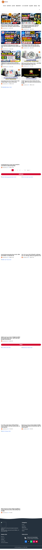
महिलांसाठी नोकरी (18, 5)
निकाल (39, 5)
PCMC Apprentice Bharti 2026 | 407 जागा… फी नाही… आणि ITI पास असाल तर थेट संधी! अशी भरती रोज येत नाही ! (31, 82)
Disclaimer (2, 539)
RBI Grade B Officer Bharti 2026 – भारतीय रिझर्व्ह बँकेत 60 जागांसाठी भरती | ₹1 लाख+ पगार (31, 64)
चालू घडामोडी (31, 5)
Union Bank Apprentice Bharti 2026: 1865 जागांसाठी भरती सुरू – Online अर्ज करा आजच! (10, 81)
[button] (39, 10)
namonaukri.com (25, 29)
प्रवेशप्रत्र (35, 5)
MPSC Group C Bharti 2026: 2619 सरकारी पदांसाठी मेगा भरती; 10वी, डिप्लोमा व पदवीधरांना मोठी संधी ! (10, 26)
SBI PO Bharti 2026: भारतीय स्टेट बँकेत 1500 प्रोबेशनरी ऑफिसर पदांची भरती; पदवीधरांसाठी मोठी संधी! (31, 46)
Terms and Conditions (4, 542)
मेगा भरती (4, 5)
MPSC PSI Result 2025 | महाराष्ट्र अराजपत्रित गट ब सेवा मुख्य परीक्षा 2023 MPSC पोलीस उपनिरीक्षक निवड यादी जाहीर (10, 509)
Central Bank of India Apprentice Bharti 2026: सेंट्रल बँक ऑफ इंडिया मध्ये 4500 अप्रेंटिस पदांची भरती (10, 46)
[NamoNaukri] (5, 2)
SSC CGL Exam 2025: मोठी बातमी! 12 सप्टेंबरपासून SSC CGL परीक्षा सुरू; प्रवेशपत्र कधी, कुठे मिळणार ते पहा (31, 255)
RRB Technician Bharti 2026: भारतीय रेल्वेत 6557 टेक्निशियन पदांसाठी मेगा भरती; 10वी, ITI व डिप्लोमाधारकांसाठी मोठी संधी (30, 26)
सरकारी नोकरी (9, 5)
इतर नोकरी (13, 5)
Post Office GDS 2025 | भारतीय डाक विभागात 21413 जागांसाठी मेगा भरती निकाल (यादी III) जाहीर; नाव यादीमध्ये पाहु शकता (10, 426)
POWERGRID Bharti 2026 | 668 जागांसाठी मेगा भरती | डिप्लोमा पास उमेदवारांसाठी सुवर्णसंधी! (10, 165)
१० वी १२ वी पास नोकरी (25, 5)
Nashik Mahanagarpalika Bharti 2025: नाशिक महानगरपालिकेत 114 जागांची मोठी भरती (10, 255)
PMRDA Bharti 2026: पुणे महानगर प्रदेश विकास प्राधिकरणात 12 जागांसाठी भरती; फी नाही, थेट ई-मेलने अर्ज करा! (10, 64)
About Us (2, 536)
